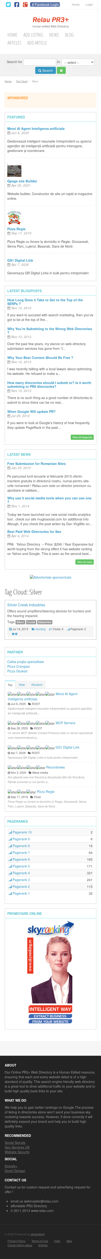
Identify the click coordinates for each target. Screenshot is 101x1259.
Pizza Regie (16, 228)
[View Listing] (13, 634)
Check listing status (20, 1245)
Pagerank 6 (21, 859)
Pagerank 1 (21, 893)
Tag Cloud (21, 81)
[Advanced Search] (61, 70)
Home (76, 4)
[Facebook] (16, 4)
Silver (20, 622)
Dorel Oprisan (15, 1170)
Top (10, 685)
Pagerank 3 (21, 879)
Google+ (11, 1166)
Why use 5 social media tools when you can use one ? (49, 500)
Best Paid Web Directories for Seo (34, 531)
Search (47, 70)
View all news (84, 562)
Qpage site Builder (22, 181)
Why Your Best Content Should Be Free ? (40, 357)
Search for (15, 61)
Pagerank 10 (22, 832)
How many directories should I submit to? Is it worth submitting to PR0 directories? (49, 384)
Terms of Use (39, 1241)
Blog (69, 35)
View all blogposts (82, 437)
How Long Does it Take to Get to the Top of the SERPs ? (45, 302)
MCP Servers (65, 722)
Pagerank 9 (21, 839)
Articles (14, 43)
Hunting (40, 629)
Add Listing (33, 35)
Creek (31, 622)
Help (57, 1241)
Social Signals (15, 1142)
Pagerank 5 (21, 866)
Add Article (37, 43)
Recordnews (55, 767)
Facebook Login (47, 4)
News (54, 35)
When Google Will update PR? (31, 411)
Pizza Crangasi (18, 666)
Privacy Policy (16, 1241)
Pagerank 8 (21, 845)
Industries (44, 622)
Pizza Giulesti (17, 671)
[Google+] (25, 4)
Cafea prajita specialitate (25, 661)
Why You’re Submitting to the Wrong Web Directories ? (49, 330)
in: (59, 61)
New (22, 684)
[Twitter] (8, 4)
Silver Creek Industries (26, 604)
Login (89, 4)
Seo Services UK (17, 1147)
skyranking (38, 1234)
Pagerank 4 (21, 873)
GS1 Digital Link (20, 260)
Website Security (17, 1152)
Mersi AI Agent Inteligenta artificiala (36, 128)
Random (37, 684)
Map (69, 1241)
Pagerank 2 (21, 886)
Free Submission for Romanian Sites (36, 463)
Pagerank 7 (21, 852)
